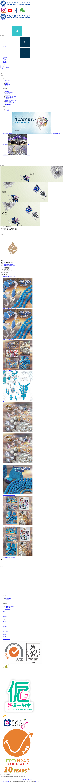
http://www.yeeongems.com (9, 265)
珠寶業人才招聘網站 (4, 67)
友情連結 (2, 66)
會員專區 (5, 62)
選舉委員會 (7, 93)
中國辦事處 (7, 84)
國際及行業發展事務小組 (10, 100)
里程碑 (6, 83)
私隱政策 (7, 781)
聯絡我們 (7, 85)
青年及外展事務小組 (9, 102)
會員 (6, 601)
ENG (4, 6)
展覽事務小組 (8, 98)
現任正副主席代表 (9, 92)
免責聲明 (2, 781)
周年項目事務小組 (9, 97)
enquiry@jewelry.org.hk (27, 779)
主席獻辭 (7, 82)
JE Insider (5, 61)
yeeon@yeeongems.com (8, 264)
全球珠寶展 (7, 609)
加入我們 (7, 110)
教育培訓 (5, 59)
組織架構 (7, 91)
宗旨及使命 (7, 80)
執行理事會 (7, 95)
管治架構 (7, 599)
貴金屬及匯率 (3, 65)
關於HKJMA (8, 598)
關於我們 (5, 46)
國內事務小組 (8, 101)
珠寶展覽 (5, 57)
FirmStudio (37, 781)
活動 (4, 58)
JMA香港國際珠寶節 (9, 606)
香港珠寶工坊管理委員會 (10, 96)
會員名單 (7, 109)
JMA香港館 (7, 607)
